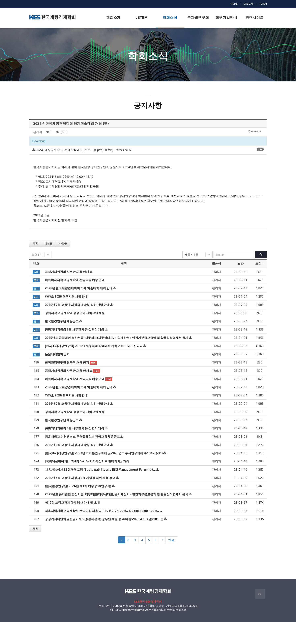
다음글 (63, 243)
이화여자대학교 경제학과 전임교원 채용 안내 (75, 280)
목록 (35, 243)
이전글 (48, 243)
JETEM (263, 3)
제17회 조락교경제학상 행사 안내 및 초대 (72, 502)
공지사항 (148, 64)
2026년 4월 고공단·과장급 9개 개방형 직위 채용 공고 (80, 477)
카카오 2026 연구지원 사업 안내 (66, 296)
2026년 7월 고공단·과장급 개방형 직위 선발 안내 (77, 304)
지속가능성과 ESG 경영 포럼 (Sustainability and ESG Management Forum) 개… (100, 469)
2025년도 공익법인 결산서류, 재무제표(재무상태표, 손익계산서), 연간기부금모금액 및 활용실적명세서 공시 (116, 337)
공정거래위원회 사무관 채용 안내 (67, 271)
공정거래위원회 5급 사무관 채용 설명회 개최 (74, 329)
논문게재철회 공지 (57, 354)
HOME (234, 3)
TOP (260, 594)
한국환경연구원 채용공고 (62, 321)
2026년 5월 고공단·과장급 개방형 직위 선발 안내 (77, 444)
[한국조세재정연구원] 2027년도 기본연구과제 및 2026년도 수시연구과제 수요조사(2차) (104, 453)
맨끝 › (172, 540)
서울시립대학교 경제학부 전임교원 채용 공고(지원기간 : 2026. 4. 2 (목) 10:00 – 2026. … (103, 510)
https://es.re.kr (176, 609)
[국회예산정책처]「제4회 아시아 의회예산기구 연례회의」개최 (87, 461)
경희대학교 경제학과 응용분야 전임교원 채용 (75, 313)
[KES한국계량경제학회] (52, 17)
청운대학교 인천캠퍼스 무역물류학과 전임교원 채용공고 (82, 436)
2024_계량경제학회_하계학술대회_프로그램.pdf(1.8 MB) (74, 150)
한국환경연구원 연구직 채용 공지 (67, 362)
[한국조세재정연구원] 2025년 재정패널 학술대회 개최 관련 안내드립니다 (94, 346)
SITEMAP (249, 3)
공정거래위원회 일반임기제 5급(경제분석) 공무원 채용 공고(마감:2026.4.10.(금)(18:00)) (104, 519)
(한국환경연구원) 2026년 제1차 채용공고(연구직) (78, 486)
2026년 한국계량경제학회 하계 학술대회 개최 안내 (79, 288)
